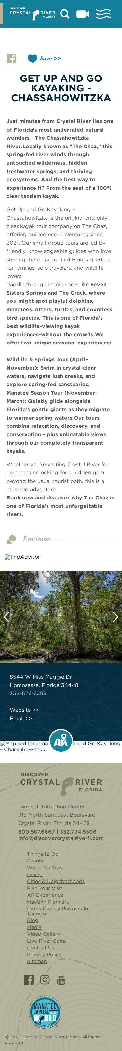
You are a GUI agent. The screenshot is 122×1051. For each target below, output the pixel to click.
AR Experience (45, 895)
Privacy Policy (44, 955)
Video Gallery (43, 934)
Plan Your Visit (44, 888)
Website (20, 710)
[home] (32, 14)
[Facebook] (28, 980)
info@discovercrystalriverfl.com (61, 838)
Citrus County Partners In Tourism (57, 911)
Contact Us (40, 948)
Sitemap (37, 961)
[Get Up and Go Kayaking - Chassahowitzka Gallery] (61, 617)
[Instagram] (45, 980)
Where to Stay (45, 868)
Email (17, 718)
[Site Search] (65, 14)
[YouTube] (61, 980)
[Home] (61, 784)
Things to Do (43, 854)
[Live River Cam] (83, 14)
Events (35, 861)
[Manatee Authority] (45, 1012)
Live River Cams (46, 941)
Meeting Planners (48, 902)
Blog (32, 920)
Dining (35, 874)
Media (34, 927)
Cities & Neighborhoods (56, 881)
